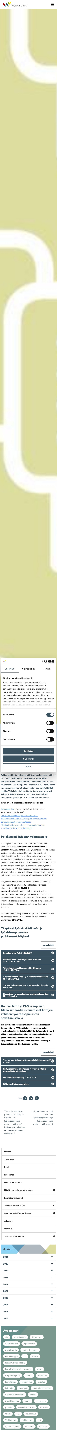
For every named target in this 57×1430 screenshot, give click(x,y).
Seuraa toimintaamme (14, 1236)
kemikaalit (42, 1375)
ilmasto (35, 1356)
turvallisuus (31, 1413)
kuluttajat (23, 1388)
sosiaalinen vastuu (26, 1407)
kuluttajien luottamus (42, 1388)
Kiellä (28, 767)
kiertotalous (10, 1382)
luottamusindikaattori (14, 1394)
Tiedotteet (9, 1159)
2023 (5, 1277)
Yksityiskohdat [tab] (28, 669)
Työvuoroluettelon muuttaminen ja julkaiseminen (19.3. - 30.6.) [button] (28, 1061)
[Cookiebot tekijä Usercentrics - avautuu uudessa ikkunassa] (42, 661)
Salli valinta (28, 759)
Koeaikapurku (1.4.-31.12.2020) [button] (17, 953)
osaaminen (41, 1401)
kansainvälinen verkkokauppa (18, 1369)
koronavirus (26, 1382)
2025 (5, 1264)
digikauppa (36, 1337)
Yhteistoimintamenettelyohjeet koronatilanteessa (22, 825)
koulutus (41, 1382)
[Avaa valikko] (52, 4)
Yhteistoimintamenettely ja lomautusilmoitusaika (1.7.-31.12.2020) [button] (25, 977)
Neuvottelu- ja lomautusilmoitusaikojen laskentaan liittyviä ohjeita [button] (26, 995)
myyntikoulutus (12, 1401)
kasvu (39, 1369)
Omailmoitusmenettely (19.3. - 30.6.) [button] (20, 1077)
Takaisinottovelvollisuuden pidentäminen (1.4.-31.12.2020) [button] (22, 969)
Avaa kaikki (48, 945)
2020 (5, 1298)
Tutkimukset (10, 1420)
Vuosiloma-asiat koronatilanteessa (16, 828)
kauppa (29, 1375)
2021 (5, 1291)
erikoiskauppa (11, 1356)
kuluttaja (9, 1388)
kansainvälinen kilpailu (15, 1362)
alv (6, 1337)
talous (8, 1413)
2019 (5, 1304)
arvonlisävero (20, 1337)
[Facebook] (37, 1098)
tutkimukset (27, 1420)
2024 (5, 1270)
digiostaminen (11, 1343)
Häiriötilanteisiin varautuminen (18, 1190)
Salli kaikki (28, 751)
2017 (5, 1318)
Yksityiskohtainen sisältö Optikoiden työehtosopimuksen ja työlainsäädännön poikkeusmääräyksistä (42, 1117)
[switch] (50, 723)
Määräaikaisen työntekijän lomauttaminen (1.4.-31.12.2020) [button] (22, 960)
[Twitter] (25, 1098)
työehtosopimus (12, 1426)
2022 (5, 1284)
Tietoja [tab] (47, 669)
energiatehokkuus (30, 1350)
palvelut (8, 1407)
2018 (5, 1311)
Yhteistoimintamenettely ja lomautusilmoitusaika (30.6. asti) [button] (25, 986)
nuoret (27, 1401)
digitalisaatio (11, 1350)
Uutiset (7, 1151)
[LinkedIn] (31, 1098)
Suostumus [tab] (10, 669)
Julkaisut (8, 1221)
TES (18, 1413)
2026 (5, 1257)
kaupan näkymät (12, 1375)
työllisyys (43, 1426)
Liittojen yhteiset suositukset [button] (16, 1084)
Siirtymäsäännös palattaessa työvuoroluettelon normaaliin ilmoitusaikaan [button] (24, 1070)
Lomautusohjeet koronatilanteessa (16, 822)
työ (39, 1420)
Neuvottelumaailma (13, 1182)
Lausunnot (9, 1175)
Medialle (8, 1228)
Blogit (6, 1167)
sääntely (44, 1407)
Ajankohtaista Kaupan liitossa (17, 1213)
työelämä (29, 1426)
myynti (33, 1394)
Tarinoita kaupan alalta (14, 1205)
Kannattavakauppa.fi (13, 1198)
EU (24, 1356)
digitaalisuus (29, 1343)
